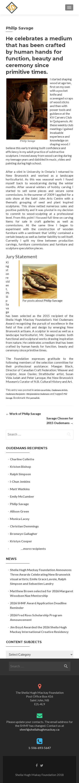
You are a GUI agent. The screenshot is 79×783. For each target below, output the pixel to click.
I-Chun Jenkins (20, 481)
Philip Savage (53, 300)
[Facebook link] (37, 765)
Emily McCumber (22, 496)
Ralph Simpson (20, 474)
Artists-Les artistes (42, 390)
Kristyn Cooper (21, 541)
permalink (35, 398)
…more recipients (28, 548)
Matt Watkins (20, 489)
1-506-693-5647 (39, 748)
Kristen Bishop (20, 466)
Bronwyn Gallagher (23, 533)
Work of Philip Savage (23, 413)
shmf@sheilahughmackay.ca (39, 729)
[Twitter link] (41, 765)
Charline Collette (22, 459)
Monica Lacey (20, 519)
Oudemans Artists (59, 390)
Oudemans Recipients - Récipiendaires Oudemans (27, 394)
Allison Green (19, 511)
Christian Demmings (24, 526)
